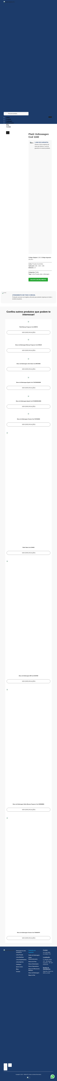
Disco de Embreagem (33, 972)
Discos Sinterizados (33, 964)
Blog (17, 969)
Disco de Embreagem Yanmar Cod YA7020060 (28, 419)
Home (8, 117)
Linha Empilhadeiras (21, 959)
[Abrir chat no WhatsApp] (53, 1077)
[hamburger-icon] (50, 117)
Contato (18, 971)
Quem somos (10, 123)
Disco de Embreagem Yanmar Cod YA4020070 (28, 932)
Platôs (37, 272)
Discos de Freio (32, 961)
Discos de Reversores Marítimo (34, 969)
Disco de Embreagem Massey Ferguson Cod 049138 (28, 345)
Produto (8, 119)
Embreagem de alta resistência (21, 951)
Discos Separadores (33, 966)
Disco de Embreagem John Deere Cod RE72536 (28, 363)
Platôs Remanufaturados (33, 958)
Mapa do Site (31, 975)
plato (41, 274)
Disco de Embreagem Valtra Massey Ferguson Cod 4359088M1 (28, 804)
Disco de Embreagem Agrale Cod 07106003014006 (28, 401)
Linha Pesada (35, 274)
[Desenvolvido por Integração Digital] (28, 1078)
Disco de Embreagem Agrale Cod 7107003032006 (28, 382)
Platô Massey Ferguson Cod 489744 (28, 327)
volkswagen (46, 274)
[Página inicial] (9, 56)
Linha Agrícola (19, 962)
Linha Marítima (20, 957)
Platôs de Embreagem (33, 955)
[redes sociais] (5, 1065)
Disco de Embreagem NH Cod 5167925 (28, 675)
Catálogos (9, 121)
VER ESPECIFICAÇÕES (28, 332)
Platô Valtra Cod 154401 (29, 547)
